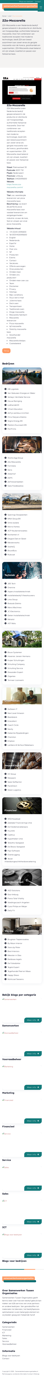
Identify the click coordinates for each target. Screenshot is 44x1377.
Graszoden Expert (15, 672)
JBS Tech (12, 583)
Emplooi (11, 741)
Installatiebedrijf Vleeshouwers (21, 595)
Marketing (6, 1335)
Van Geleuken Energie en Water (21, 393)
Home (4, 16)
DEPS (10, 478)
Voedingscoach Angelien (18, 902)
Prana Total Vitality (16, 898)
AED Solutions (14, 890)
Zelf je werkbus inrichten (18, 413)
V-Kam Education (15, 409)
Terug (6, 351)
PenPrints (12, 429)
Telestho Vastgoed (16, 843)
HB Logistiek (13, 389)
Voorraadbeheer (9, 1344)
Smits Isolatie (13, 523)
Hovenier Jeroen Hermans (19, 656)
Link (9, 16)
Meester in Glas (14, 955)
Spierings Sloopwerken (17, 515)
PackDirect (12, 786)
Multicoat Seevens (16, 979)
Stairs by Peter (14, 947)
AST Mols (12, 623)
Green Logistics (14, 790)
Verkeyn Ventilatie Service (19, 397)
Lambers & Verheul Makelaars (21, 745)
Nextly (10, 729)
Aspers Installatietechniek (19, 591)
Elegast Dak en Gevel (17, 539)
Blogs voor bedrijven (26, 1)
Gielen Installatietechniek (19, 615)
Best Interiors (13, 951)
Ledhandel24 (13, 405)
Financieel (6, 1330)
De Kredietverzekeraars (18, 827)
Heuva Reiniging (15, 401)
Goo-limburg (13, 894)
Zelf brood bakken (15, 482)
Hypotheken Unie (15, 839)
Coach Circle (13, 725)
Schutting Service (15, 668)
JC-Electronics (14, 611)
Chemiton (12, 737)
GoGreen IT (12, 709)
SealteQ (11, 546)
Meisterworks (13, 542)
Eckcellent (12, 721)
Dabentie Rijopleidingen (18, 733)
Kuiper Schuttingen (16, 660)
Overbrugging (14, 855)
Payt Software (14, 851)
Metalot (11, 619)
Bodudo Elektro (14, 603)
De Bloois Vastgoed (16, 847)
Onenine (11, 587)
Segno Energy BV (15, 421)
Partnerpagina (7, 1374)
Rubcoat (11, 554)
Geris (10, 470)
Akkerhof (12, 474)
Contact (38, 1)
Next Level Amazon (16, 713)
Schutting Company (16, 664)
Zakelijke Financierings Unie (20, 823)
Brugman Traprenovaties (18, 939)
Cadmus (11, 835)
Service (5, 1341)
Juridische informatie (19, 1374)
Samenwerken (8, 1327)
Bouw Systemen (15, 652)
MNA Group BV (14, 519)
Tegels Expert (13, 967)
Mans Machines (14, 607)
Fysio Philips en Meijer (17, 906)
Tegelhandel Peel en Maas (19, 971)
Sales (4, 1338)
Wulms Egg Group (15, 458)
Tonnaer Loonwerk (16, 680)
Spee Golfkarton (15, 782)
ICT (3, 1332)
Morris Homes (14, 527)
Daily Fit (11, 910)
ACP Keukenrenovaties (17, 531)
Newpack (12, 778)
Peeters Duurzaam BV (17, 425)
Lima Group (12, 599)
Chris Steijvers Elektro (17, 417)
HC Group (12, 774)
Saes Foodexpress (15, 486)
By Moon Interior (15, 943)
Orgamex (11, 676)
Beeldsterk (12, 717)
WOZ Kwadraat (14, 819)
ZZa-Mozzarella (14, 462)
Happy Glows (13, 975)
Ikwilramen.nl (13, 534)
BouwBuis (12, 550)
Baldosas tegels (15, 959)
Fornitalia (12, 466)
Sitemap (36, 1374)
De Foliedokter (14, 963)
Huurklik (11, 831)
